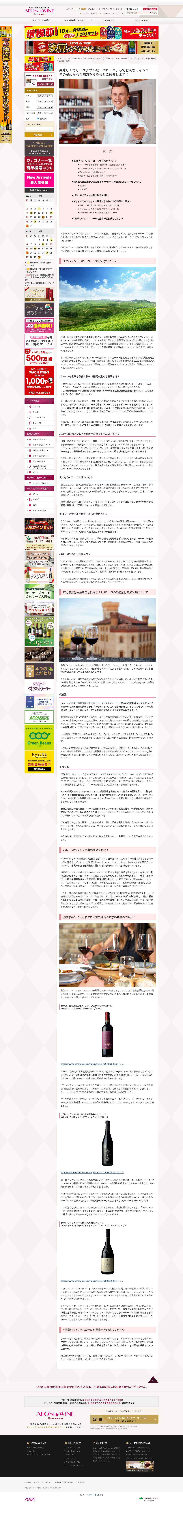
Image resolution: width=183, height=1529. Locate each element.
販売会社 (29, 1482)
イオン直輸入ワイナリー (74, 20)
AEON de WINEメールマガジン (139, 1451)
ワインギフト (108, 20)
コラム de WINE (142, 20)
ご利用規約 (80, 1482)
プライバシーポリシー (44, 1482)
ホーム (60, 58)
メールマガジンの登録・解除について (141, 1458)
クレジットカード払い (36, 1447)
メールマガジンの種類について (139, 1447)
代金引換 (31, 1451)
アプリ (117, 13)
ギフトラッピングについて (75, 1465)
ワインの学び (88, 58)
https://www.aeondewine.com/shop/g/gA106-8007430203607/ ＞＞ (92, 1064)
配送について (71, 1455)
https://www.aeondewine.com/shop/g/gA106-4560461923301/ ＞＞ (92, 1172)
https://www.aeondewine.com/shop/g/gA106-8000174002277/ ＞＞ (92, 1281)
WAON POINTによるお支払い (39, 1455)
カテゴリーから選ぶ (41, 20)
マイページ (106, 13)
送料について (71, 1458)
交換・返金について (73, 1451)
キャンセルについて (73, 1447)
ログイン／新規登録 (90, 13)
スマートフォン (94, 1495)
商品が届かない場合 (73, 1462)
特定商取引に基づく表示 (64, 1482)
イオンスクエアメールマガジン (139, 1455)
